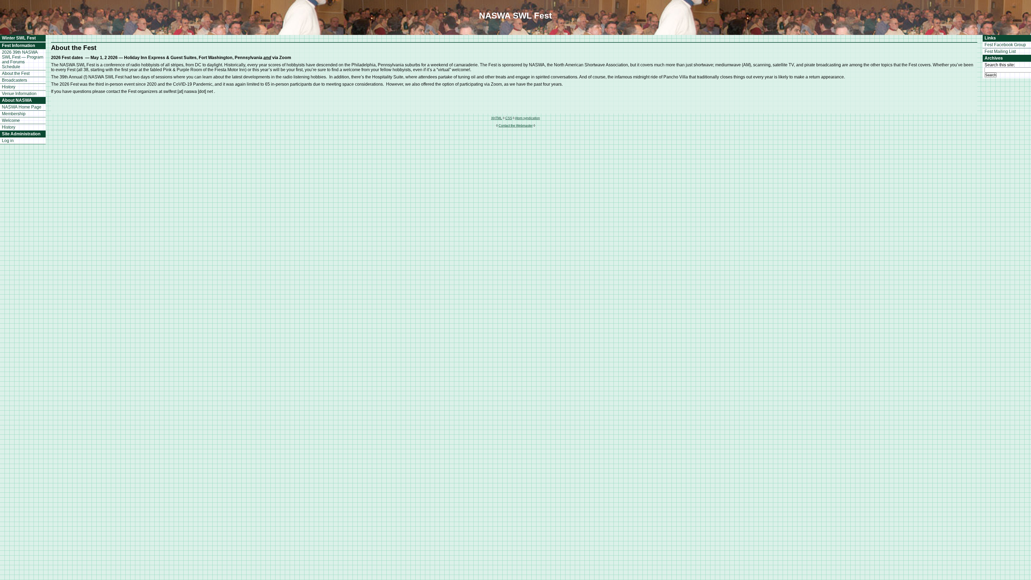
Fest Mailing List (1000, 51)
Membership (14, 113)
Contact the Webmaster (516, 126)
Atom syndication (527, 118)
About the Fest (16, 73)
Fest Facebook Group (1005, 44)
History (8, 87)
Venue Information (19, 93)
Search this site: (1000, 65)
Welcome (11, 120)
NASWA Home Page (21, 107)
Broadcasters (14, 80)
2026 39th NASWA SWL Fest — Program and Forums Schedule (22, 59)
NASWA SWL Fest (515, 15)
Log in (8, 140)
